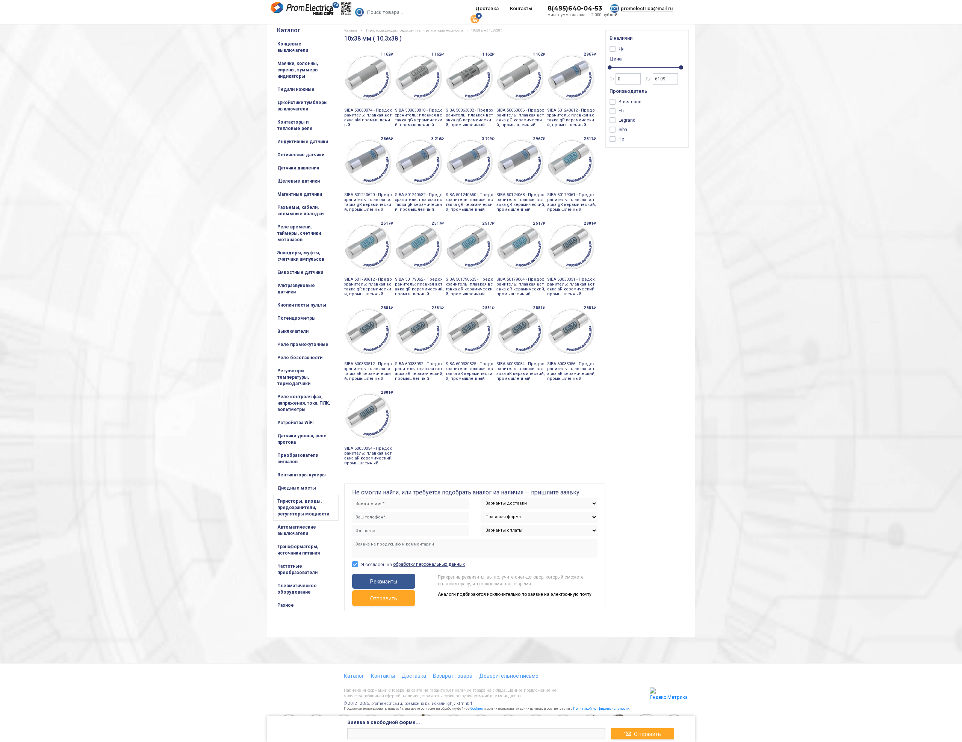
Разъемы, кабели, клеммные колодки (300, 210)
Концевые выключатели (292, 47)
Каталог (288, 30)
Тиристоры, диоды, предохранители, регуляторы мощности (303, 508)
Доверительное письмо (508, 676)
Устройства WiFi (295, 422)
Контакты (521, 8)
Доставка (487, 8)
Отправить (383, 598)
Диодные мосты (296, 488)
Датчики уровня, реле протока (302, 439)
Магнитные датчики (299, 194)
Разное (285, 605)
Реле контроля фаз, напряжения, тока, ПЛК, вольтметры (303, 403)
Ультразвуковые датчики (296, 289)
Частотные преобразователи (297, 569)
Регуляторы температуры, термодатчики (293, 377)
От (613, 79)
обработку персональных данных (429, 564)
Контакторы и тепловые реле (295, 125)
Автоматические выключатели (296, 530)
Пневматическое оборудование (297, 589)
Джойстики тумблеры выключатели (302, 106)
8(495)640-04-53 (575, 8)
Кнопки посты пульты (301, 305)
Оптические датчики (300, 154)
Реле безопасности (299, 357)
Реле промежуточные (302, 344)
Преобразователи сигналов (297, 458)
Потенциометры (296, 318)
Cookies (476, 708)
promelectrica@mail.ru (647, 8)
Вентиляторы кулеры (301, 475)
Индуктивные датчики (302, 141)
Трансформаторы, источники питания (298, 550)
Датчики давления (298, 168)
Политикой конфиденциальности (601, 708)
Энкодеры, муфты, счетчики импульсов (300, 256)
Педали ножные (296, 89)
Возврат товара (452, 676)
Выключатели (293, 331)
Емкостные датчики (300, 272)
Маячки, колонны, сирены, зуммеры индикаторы (298, 70)
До (649, 79)
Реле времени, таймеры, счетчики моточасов (299, 233)
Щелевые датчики (298, 181)
